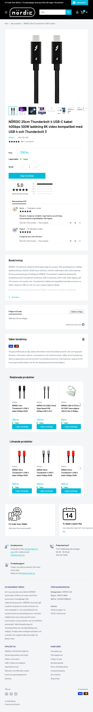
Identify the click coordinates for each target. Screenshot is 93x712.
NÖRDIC (12, 138)
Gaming (8, 678)
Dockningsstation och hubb (16, 655)
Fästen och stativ (12, 659)
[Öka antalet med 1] (35, 166)
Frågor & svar (56, 659)
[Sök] (69, 12)
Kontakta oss (56, 651)
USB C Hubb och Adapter (15, 663)
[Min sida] (77, 12)
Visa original (43, 223)
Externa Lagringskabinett (16, 674)
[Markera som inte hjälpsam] (75, 223)
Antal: (11, 167)
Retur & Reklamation (59, 667)
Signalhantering (11, 667)
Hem (6, 24)
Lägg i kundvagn (27, 176)
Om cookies (56, 674)
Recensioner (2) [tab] (19, 201)
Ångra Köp (55, 678)
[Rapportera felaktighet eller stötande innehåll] (80, 223)
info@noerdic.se (18, 555)
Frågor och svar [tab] (15, 311)
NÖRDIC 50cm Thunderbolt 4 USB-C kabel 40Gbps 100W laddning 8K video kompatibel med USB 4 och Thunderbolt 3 (70, 473)
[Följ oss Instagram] (11, 694)
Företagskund (57, 655)
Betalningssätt (57, 663)
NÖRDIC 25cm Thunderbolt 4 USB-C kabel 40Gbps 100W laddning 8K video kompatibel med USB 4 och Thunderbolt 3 (21, 473)
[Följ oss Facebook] (6, 694)
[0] (82, 12)
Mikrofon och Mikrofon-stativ (17, 671)
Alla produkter (16, 24)
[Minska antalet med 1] (23, 166)
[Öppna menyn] (6, 12)
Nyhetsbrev (81, 2)
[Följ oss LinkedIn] (15, 694)
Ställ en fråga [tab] (76, 311)
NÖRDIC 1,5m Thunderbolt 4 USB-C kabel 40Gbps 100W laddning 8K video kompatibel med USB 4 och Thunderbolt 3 (21, 408)
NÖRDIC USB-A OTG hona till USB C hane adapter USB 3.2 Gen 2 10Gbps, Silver (71, 408)
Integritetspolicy (58, 671)
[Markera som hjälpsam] (71, 223)
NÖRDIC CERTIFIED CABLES (16, 651)
